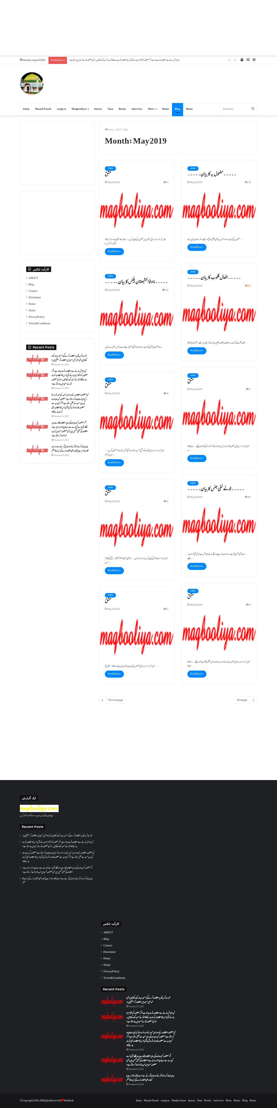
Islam (26, 109)
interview (137, 109)
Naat (110, 109)
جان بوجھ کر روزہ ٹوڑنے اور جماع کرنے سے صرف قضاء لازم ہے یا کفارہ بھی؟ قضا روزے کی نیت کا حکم (70, 449)
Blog (177, 109)
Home (165, 109)
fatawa (98, 109)
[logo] (39, 811)
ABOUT (33, 278)
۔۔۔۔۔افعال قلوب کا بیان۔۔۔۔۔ (214, 278)
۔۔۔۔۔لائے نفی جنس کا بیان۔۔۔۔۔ (215, 489)
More (151, 109)
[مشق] (136, 210)
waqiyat (61, 109)
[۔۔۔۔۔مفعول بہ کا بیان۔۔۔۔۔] (219, 210)
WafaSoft (69, 1100)
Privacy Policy (37, 317)
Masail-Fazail (43, 109)
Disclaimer (35, 297)
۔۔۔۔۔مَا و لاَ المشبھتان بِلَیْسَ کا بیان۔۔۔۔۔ (136, 282)
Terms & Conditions (39, 323)
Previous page (115, 700)
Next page (242, 700)
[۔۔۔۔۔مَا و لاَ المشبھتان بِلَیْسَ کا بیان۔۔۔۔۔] (136, 318)
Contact (33, 291)
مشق (108, 174)
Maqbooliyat (79, 109)
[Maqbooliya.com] (32, 83)
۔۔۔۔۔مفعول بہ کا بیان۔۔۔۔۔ (211, 174)
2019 (118, 130)
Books (122, 109)
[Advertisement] (138, 28)
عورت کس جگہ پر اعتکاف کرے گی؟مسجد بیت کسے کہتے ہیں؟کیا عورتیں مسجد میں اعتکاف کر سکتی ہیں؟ (69, 358)
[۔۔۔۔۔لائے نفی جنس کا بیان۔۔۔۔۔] (219, 525)
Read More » (114, 251)
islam (110, 168)
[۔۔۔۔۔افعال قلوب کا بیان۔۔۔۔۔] (219, 313)
